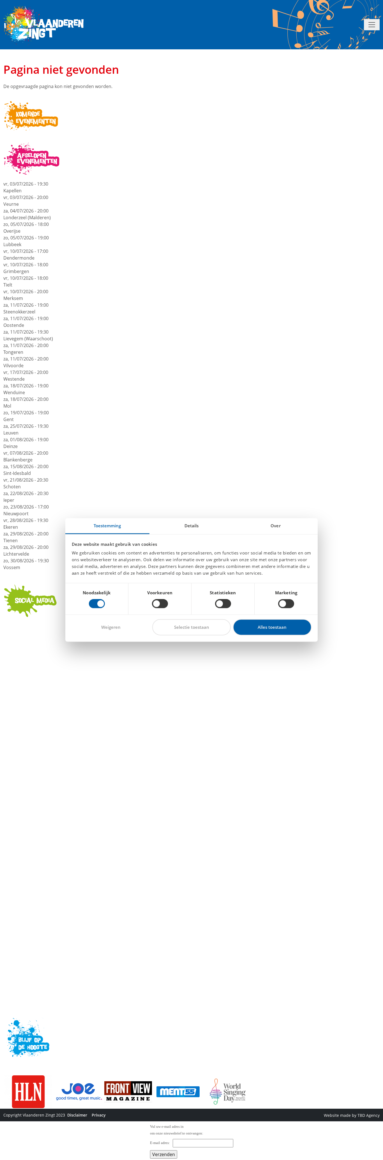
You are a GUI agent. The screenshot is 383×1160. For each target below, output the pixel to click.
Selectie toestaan (191, 627)
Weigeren (111, 627)
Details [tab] (191, 525)
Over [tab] (275, 525)
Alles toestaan (272, 627)
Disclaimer (77, 1115)
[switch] (160, 603)
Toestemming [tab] (107, 525)
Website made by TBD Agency (352, 1115)
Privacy (99, 1115)
